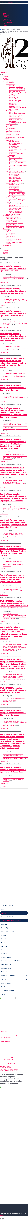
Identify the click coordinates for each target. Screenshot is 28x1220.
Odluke (3, 942)
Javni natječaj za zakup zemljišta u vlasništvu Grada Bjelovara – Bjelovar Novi (13, 291)
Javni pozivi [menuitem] (6, 18)
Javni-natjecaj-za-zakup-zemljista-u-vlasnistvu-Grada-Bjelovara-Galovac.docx (14, 277)
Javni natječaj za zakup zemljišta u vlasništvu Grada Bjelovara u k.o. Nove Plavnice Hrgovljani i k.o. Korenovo (13, 497)
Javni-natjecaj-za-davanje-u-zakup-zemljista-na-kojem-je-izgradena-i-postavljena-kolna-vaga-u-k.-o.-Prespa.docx (15, 534)
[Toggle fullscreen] (2, 1218)
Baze (2, 909)
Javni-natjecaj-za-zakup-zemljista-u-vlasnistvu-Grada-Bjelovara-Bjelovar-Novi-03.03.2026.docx (15, 323)
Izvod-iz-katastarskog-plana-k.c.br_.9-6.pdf (15, 429)
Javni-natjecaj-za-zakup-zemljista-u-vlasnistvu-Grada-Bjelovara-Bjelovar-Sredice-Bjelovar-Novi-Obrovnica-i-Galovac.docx (13, 564)
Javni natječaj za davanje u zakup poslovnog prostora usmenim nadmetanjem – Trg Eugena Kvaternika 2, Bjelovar (13, 471)
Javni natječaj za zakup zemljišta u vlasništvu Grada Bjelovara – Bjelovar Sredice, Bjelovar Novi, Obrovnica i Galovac (13, 550)
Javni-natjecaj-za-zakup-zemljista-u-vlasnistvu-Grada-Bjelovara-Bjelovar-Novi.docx (13, 779)
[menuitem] (5, 76)
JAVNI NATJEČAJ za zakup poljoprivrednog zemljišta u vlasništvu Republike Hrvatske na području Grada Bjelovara (14, 604)
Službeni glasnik (5, 983)
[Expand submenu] (12, 81)
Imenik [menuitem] (5, 16)
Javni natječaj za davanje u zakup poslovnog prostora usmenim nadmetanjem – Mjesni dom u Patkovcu (12, 578)
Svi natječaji (4, 928)
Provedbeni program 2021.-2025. (10, 960)
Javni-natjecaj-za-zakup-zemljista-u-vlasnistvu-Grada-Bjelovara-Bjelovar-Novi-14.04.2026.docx (15, 301)
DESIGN (2, 1215)
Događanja (18, 31)
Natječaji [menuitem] (5, 19)
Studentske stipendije (7, 990)
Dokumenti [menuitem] (6, 15)
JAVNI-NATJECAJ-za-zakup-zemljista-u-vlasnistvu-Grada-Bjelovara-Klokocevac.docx (14, 700)
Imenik (8, 32)
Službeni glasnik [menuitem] (7, 22)
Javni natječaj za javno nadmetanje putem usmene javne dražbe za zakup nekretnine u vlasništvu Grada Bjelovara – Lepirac (13, 412)
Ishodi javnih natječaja (7, 931)
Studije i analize (5, 971)
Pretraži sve (5, 29)
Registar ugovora (6, 964)
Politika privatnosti (5, 1067)
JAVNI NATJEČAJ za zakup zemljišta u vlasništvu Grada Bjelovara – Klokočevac (13, 690)
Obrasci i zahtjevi (6, 938)
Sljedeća (5, 786)
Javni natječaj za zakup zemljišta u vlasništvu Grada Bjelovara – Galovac (13, 268)
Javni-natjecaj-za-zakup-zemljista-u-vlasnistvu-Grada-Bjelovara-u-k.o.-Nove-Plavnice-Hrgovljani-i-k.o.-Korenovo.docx (15, 508)
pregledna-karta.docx (9, 650)
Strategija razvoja (6, 968)
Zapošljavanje (5, 924)
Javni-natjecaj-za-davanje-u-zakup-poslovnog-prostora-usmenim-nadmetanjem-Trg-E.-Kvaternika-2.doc (14, 482)
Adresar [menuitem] (5, 13)
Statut (3, 986)
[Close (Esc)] (0, 1218)
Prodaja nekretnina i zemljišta (9, 917)
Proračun (4, 953)
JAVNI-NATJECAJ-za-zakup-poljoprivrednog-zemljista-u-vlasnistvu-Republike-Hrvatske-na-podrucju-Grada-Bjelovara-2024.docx (14, 616)
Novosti (13, 29)
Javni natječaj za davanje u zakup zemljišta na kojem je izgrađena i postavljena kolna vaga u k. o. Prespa (13, 523)
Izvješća (3, 935)
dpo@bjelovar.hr (12, 1063)
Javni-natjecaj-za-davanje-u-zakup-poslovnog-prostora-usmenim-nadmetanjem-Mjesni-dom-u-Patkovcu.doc (15, 589)
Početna (5, 250)
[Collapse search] (0, 34)
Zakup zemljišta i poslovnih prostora (10, 262)
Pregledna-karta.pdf (9, 725)
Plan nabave (4, 946)
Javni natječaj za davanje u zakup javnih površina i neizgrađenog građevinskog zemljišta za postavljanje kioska (13, 362)
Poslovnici (4, 949)
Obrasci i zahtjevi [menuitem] (8, 20)
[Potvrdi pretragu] (14, 28)
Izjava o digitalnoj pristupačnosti (9, 1070)
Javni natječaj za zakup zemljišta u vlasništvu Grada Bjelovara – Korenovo (13, 712)
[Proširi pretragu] (0, 74)
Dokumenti (9, 31)
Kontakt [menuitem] (5, 25)
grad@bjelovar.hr (8, 1059)
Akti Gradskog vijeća (7, 905)
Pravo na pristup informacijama (9, 1069)
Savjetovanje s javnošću (8, 975)
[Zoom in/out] (3, 1218)
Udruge (3, 994)
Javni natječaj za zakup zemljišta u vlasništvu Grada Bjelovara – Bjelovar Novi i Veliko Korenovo (13, 336)
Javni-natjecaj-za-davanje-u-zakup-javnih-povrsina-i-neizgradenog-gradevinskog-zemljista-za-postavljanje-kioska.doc (15, 375)
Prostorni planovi (6, 957)
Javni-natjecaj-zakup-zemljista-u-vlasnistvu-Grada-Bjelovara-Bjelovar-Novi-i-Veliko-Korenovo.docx (15, 348)
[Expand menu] (2, 74)
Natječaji (5, 253)
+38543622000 (9, 1057)
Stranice (19, 29)
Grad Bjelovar (4, 72)
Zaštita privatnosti (5, 1066)
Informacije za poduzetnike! (8, 2)
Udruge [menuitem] (5, 23)
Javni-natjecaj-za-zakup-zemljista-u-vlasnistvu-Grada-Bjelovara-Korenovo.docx (15, 721)
